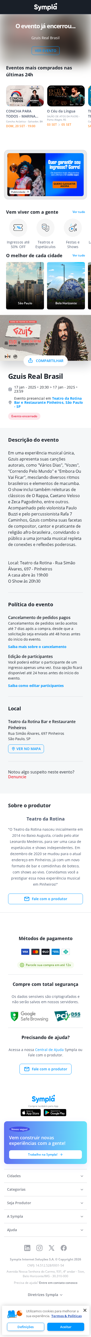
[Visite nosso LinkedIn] (27, 1248)
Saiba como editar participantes (36, 685)
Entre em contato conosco (58, 1283)
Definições (25, 1327)
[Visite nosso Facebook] (64, 1248)
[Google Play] (55, 1112)
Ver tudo (79, 212)
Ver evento (45, 50)
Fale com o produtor (49, 898)
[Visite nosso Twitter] (52, 1248)
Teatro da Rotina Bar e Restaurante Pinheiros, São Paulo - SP (48, 402)
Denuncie (17, 776)
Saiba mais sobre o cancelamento (37, 646)
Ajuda (12, 1229)
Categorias (16, 1189)
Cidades (14, 1175)
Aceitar (66, 1327)
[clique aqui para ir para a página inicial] (45, 7)
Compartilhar (49, 360)
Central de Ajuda (49, 1049)
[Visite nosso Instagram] (39, 1248)
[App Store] (31, 1112)
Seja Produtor (19, 1202)
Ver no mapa (28, 748)
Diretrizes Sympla (43, 1294)
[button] (15, 1314)
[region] (45, 1320)
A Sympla (15, 1216)
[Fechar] (84, 1310)
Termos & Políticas (66, 1316)
